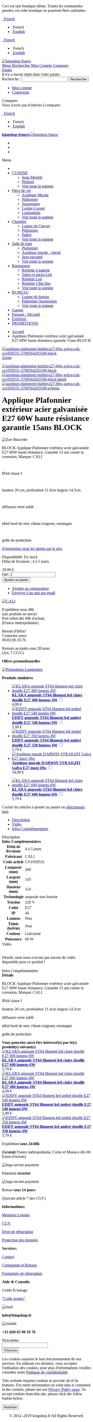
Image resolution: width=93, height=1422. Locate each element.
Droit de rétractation (17, 1232)
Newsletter (10, 1340)
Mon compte (22, 88)
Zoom (6, 358)
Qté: (5, 574)
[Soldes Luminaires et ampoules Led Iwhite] (22, 669)
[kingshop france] (16, 61)
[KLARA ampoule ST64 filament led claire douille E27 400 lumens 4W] (51, 691)
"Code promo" (13, 1298)
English (19, 31)
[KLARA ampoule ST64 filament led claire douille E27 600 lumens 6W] (51, 785)
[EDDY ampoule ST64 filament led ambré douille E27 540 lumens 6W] (51, 713)
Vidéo (16, 824)
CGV (6, 1223)
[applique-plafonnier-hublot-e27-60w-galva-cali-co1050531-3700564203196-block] (46, 370)
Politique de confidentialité (47, 1372)
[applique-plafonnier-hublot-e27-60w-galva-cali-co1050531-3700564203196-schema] (46, 388)
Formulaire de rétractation (22, 1273)
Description (21, 820)
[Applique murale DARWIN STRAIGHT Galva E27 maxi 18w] (51, 758)
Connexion (20, 92)
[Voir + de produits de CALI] (8, 601)
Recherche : (11, 79)
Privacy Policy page (64, 1389)
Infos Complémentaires (30, 829)
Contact (8, 1257)
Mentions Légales (16, 1215)
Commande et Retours (19, 1265)
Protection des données (20, 1240)
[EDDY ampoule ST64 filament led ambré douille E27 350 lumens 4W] (51, 736)
